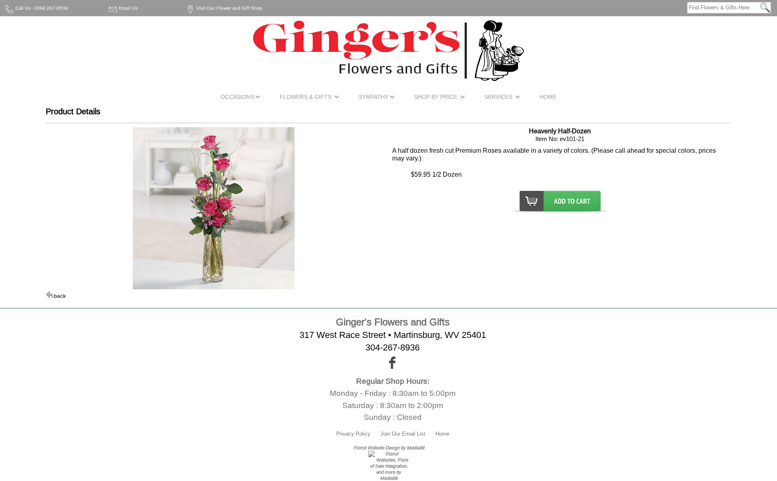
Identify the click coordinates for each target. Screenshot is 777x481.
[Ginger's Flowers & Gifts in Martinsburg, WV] (388, 76)
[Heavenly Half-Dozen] (214, 287)
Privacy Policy (353, 433)
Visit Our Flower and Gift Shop (229, 8)
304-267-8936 (392, 347)
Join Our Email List (402, 433)
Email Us (128, 8)
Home (442, 433)
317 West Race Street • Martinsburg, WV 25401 (392, 335)
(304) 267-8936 (51, 8)
